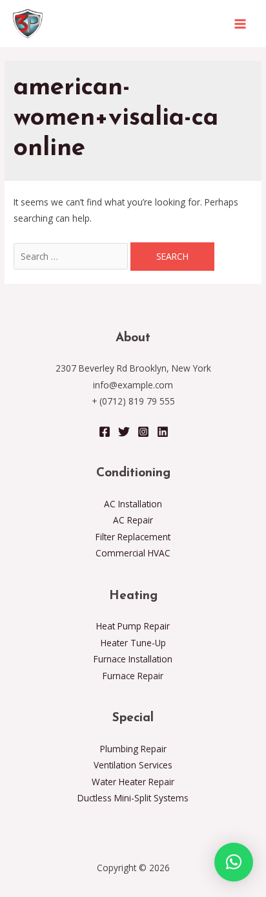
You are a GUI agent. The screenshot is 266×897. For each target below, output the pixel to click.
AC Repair (133, 520)
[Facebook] (104, 432)
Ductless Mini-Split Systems (133, 798)
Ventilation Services (133, 765)
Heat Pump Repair (133, 626)
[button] (233, 862)
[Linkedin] (163, 432)
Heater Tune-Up (133, 643)
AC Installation (133, 504)
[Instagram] (143, 432)
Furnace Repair (133, 676)
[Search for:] (72, 256)
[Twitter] (124, 432)
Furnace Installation (133, 659)
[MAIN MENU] (240, 23)
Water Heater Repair (133, 782)
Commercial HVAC (133, 553)
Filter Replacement (133, 537)
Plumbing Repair (133, 749)
